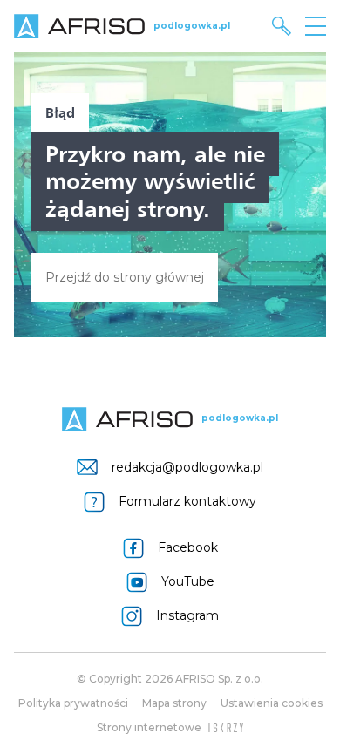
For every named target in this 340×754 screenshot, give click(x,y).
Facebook (188, 547)
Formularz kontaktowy (187, 501)
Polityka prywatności (73, 703)
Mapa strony (174, 703)
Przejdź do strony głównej (124, 277)
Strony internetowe (149, 727)
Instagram (187, 615)
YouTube (187, 581)
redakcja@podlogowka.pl (187, 467)
